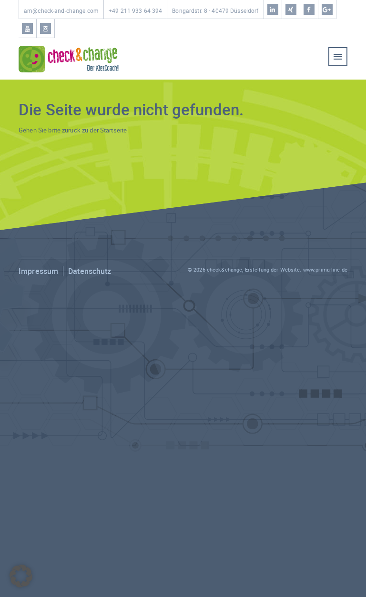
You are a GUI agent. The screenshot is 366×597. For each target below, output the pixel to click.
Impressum (38, 271)
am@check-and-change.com (61, 10)
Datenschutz (89, 271)
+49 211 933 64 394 (135, 10)
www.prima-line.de (325, 269)
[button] (21, 576)
